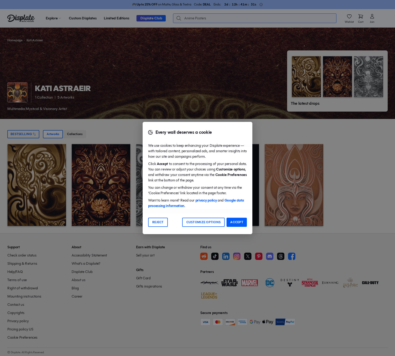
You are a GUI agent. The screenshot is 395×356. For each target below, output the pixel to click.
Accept (236, 222)
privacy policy (206, 200)
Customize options (203, 222)
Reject (158, 222)
